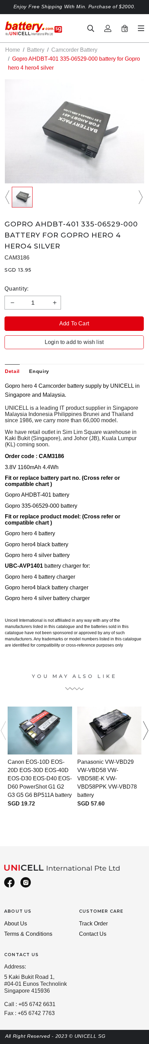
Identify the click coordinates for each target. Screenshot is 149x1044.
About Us (15, 923)
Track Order (93, 923)
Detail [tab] (12, 371)
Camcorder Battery (74, 50)
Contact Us (92, 934)
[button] (8, 197)
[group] (22, 197)
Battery (35, 50)
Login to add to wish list (74, 342)
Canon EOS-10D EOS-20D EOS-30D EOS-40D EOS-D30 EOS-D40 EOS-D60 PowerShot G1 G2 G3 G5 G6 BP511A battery (40, 778)
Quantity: (17, 289)
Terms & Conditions (28, 934)
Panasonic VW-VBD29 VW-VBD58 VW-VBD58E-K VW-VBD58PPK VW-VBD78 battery (107, 778)
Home (12, 50)
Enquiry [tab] (39, 371)
